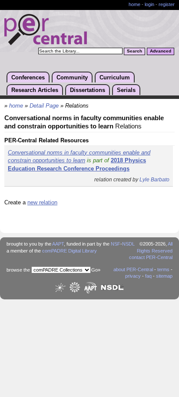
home (134, 4)
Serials (126, 90)
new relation (42, 202)
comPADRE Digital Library (69, 250)
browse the (18, 269)
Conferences (28, 77)
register (167, 4)
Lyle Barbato (154, 180)
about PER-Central (133, 269)
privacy (133, 276)
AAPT (58, 243)
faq (148, 276)
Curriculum (114, 77)
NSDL (128, 243)
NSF (115, 243)
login (149, 4)
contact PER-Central (150, 257)
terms (163, 269)
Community (72, 77)
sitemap (164, 276)
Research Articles (34, 90)
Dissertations (87, 90)
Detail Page (44, 106)
